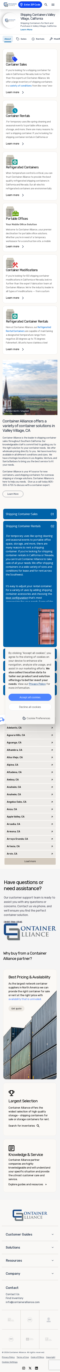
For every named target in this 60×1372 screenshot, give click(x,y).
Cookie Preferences (38, 718)
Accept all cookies (30, 697)
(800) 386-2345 (13, 922)
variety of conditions (20, 85)
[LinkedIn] (36, 1368)
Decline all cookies (30, 707)
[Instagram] (24, 1368)
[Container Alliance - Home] (30, 1215)
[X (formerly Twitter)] (30, 1368)
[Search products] (46, 4)
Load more (30, 861)
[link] (30, 73)
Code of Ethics (37, 1357)
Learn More (26, 29)
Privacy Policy (8, 1357)
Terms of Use (23, 1357)
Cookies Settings (10, 1362)
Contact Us (12, 1294)
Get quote (16, 1008)
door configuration (17, 597)
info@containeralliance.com (23, 1302)
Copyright (50, 1357)
